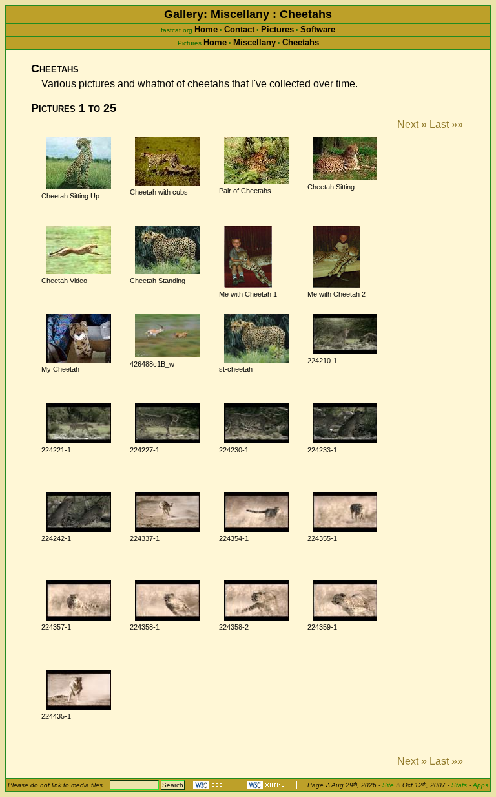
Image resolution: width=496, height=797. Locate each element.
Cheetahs (300, 42)
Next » (412, 124)
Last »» (446, 124)
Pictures (277, 29)
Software (317, 29)
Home (206, 29)
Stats (459, 785)
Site (391, 785)
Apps (480, 785)
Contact (239, 29)
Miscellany (254, 42)
